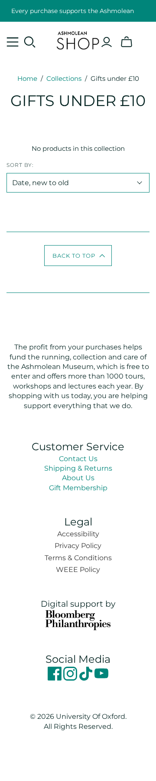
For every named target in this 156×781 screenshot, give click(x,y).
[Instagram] (71, 678)
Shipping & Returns (78, 468)
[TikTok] (86, 678)
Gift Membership (78, 488)
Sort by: (20, 165)
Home (27, 78)
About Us (78, 478)
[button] (78, 255)
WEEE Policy (78, 569)
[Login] (107, 42)
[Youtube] (101, 678)
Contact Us (78, 459)
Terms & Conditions (78, 558)
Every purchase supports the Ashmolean (72, 11)
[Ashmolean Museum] (78, 39)
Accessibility (78, 534)
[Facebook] (55, 678)
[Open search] (30, 42)
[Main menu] (12, 42)
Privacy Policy (78, 546)
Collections (63, 78)
